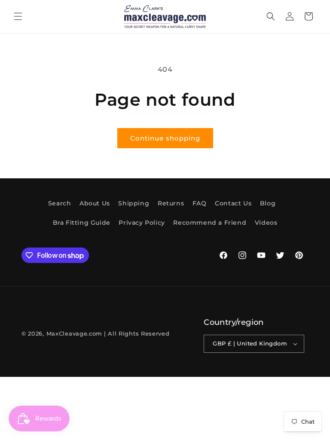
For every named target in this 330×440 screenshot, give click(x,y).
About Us (94, 203)
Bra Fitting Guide (81, 222)
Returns (171, 203)
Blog (267, 203)
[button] (18, 16)
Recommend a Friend (209, 222)
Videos (266, 222)
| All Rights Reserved (137, 333)
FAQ (199, 203)
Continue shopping (165, 138)
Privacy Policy (142, 222)
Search (59, 203)
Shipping (133, 203)
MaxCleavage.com (74, 333)
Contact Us (233, 203)
